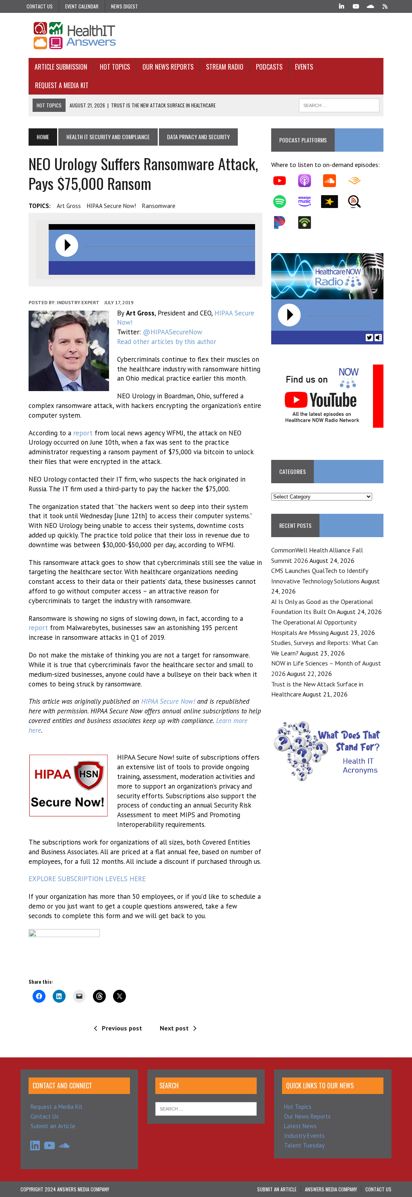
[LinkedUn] (341, 5)
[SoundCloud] (370, 5)
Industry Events (304, 1135)
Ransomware (158, 206)
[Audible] (358, 180)
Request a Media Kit (62, 85)
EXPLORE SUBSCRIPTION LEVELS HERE (87, 878)
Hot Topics (115, 67)
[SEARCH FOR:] (339, 104)
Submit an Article (53, 1126)
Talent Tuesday (304, 1145)
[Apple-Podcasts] (308, 180)
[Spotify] (283, 201)
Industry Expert (78, 302)
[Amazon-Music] (308, 201)
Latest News (300, 1126)
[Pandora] (283, 222)
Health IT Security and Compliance (108, 136)
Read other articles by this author (166, 341)
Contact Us (40, 6)
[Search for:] (206, 1108)
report (83, 433)
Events (304, 67)
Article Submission (61, 67)
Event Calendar (82, 6)
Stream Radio (224, 67)
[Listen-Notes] (358, 201)
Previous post (122, 1028)
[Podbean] (308, 222)
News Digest (124, 6)
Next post (174, 1028)
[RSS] (385, 5)
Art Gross (69, 206)
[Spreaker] (333, 201)
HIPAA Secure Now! (111, 206)
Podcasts (269, 67)
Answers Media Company (331, 1189)
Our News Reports (168, 67)
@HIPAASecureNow (172, 332)
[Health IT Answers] (206, 35)
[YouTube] (356, 5)
